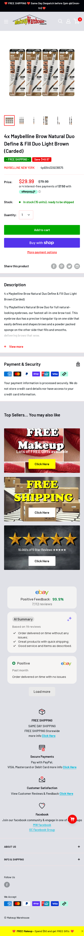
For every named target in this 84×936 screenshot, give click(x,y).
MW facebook (42, 825)
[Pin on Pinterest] (61, 266)
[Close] (82, 931)
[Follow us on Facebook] (7, 884)
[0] (76, 21)
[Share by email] (77, 266)
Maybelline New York (19, 167)
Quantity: (10, 215)
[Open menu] (6, 21)
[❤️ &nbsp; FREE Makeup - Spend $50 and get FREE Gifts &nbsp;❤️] (43, 931)
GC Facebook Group (42, 829)
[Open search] (60, 21)
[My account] (68, 21)
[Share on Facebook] (54, 266)
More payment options (42, 252)
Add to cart (42, 230)
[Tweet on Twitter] (69, 266)
